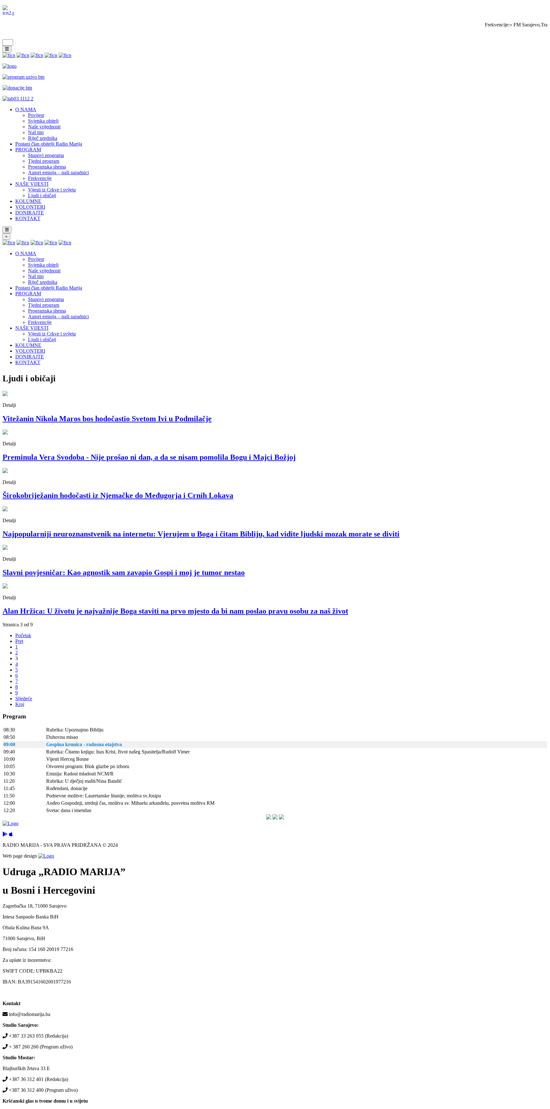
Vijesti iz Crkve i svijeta (52, 189)
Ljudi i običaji (42, 195)
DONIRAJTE (29, 212)
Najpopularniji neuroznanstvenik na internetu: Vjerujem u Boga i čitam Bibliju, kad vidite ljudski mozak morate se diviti (201, 534)
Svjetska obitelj (43, 121)
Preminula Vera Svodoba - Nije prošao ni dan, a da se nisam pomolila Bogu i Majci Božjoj (149, 457)
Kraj (19, 704)
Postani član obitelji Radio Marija (48, 144)
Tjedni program (43, 161)
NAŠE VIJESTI (31, 184)
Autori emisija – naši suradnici (58, 172)
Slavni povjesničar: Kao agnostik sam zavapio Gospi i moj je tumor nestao (124, 572)
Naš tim (36, 132)
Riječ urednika (42, 138)
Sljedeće (23, 698)
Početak (23, 635)
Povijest (36, 115)
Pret (19, 641)
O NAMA (25, 109)
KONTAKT (27, 218)
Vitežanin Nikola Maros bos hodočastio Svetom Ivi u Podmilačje (107, 418)
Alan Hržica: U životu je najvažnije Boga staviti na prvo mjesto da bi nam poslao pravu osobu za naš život (175, 611)
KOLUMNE (28, 201)
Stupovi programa (46, 155)
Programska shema (47, 166)
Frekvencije (40, 178)
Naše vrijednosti (44, 126)
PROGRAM (28, 149)
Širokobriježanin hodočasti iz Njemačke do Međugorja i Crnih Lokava (118, 495)
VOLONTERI (30, 207)
